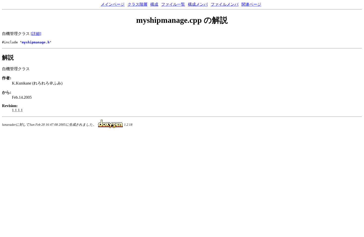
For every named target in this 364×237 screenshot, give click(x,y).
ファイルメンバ (224, 4)
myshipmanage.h (36, 42)
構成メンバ (198, 4)
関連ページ (251, 4)
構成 (154, 4)
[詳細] (36, 33)
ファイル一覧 (173, 4)
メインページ (113, 4)
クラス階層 (137, 4)
